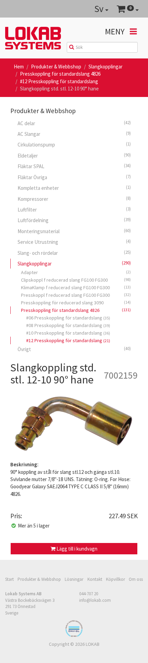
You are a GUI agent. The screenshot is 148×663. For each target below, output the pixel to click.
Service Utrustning (74, 241)
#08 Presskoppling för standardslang (68, 325)
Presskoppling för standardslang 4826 (60, 73)
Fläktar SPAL (74, 166)
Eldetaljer (74, 155)
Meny (115, 31)
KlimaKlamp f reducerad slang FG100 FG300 (76, 287)
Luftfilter (74, 209)
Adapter (76, 272)
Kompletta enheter (74, 187)
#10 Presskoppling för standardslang (68, 333)
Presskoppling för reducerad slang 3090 (76, 303)
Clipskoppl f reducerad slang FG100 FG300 (76, 280)
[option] (74, 425)
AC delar (74, 123)
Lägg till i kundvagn (76, 548)
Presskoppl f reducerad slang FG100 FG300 (76, 295)
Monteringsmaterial (74, 231)
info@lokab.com (95, 600)
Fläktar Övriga (74, 177)
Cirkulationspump (74, 144)
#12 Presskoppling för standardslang (59, 81)
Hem (19, 66)
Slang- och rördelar (74, 252)
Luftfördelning (74, 220)
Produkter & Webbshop (56, 66)
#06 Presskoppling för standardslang (68, 318)
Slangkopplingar (105, 66)
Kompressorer (74, 198)
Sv (99, 8)
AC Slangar (74, 133)
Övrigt (74, 349)
